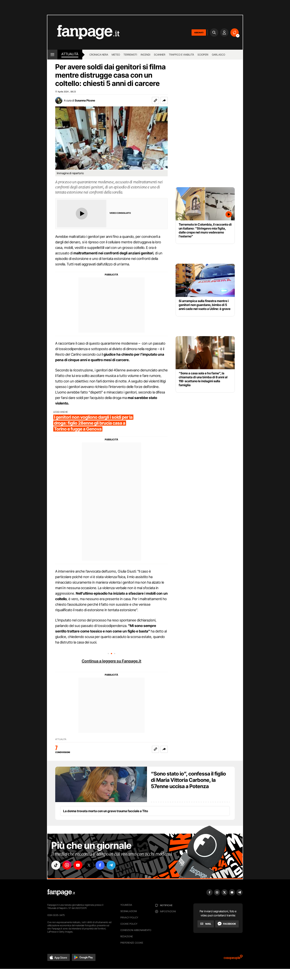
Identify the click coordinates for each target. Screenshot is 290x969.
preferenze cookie (131, 942)
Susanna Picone (85, 100)
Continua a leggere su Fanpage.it (111, 661)
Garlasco (218, 54)
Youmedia (126, 904)
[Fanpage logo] (83, 32)
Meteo (116, 54)
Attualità (69, 54)
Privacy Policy (129, 917)
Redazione (126, 936)
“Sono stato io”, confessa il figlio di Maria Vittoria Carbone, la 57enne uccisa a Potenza (188, 780)
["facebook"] (100, 865)
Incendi (145, 54)
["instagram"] (66, 865)
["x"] (89, 865)
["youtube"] (77, 865)
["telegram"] (111, 865)
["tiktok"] (55, 865)
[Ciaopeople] (233, 958)
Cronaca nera (98, 54)
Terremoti (130, 54)
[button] (164, 100)
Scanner (159, 54)
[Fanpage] (61, 892)
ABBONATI (198, 32)
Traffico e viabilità (181, 54)
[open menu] (52, 55)
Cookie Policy (128, 923)
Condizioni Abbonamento (135, 930)
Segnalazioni (128, 911)
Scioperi (202, 54)
